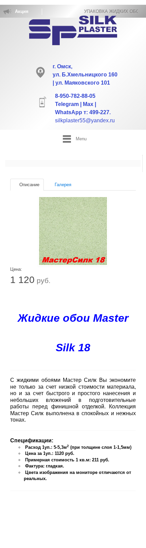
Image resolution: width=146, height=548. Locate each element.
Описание (28, 184)
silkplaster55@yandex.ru (85, 120)
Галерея (62, 184)
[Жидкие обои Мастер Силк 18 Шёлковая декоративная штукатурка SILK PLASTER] (73, 231)
